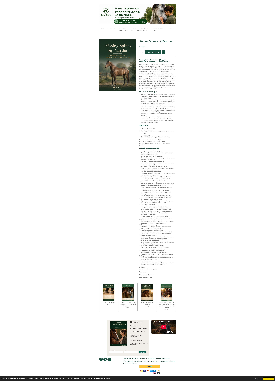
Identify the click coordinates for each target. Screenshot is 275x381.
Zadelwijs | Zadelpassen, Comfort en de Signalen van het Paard (128, 304)
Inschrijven (142, 352)
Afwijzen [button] (257, 378)
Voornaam (126, 350)
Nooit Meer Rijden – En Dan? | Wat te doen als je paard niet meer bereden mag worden (166, 305)
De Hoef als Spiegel (108, 302)
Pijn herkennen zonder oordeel (147, 303)
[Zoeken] (151, 30)
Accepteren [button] (268, 378)
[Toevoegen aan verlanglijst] (163, 52)
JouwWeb (174, 376)
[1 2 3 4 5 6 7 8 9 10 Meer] (141, 52)
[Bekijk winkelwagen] (155, 30)
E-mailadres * (112, 350)
